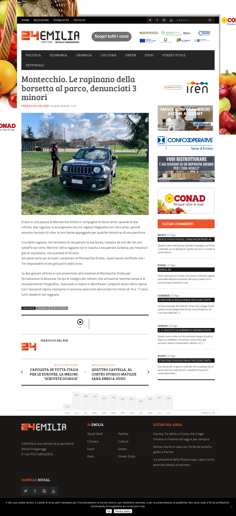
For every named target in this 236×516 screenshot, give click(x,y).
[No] (231, 507)
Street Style (173, 55)
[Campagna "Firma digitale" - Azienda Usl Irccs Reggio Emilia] (149, 43)
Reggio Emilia (59, 308)
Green (130, 55)
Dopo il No (165, 269)
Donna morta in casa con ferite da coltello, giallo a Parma (182, 449)
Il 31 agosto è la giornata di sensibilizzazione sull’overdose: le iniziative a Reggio (187, 330)
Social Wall (95, 433)
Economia (58, 55)
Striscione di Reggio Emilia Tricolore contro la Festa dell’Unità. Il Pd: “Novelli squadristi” (187, 300)
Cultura (109, 55)
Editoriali (35, 65)
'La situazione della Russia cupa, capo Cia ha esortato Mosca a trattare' (183, 462)
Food (149, 55)
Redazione (41, 20)
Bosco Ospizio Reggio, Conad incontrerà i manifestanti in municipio (187, 239)
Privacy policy (123, 511)
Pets (90, 456)
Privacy (80, 20)
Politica (33, 55)
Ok (108, 511)
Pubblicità (61, 20)
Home (25, 20)
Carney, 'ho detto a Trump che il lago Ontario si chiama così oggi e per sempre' (181, 436)
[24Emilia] (50, 37)
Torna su (206, 413)
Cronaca (84, 55)
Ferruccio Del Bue (35, 105)
